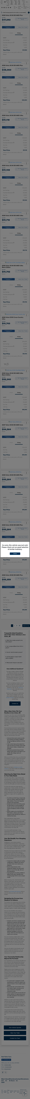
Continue (15, 553)
